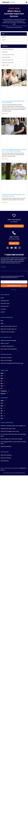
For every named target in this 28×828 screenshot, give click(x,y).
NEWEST (4, 37)
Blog (2, 320)
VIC (2, 375)
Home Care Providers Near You (9, 326)
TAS (2, 386)
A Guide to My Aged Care (7, 346)
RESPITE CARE (5, 65)
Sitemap (23, 472)
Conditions (4, 391)
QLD (2, 378)
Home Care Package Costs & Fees (10, 431)
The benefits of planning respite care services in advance (13, 195)
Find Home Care (5, 303)
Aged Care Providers (6, 357)
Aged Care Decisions (6, 455)
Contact (3, 312)
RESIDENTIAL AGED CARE (7, 62)
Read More (5, 113)
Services (3, 393)
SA (1, 381)
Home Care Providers (6, 360)
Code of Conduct (18, 472)
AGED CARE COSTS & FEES (8, 54)
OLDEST (4, 39)
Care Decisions (5, 460)
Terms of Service (12, 472)
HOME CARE (4, 52)
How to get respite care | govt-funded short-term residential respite (14, 150)
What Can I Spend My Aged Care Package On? (13, 425)
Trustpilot (3, 267)
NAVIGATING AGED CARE (7, 59)
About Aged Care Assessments (9, 349)
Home (2, 297)
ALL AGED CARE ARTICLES (8, 49)
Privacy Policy (5, 472)
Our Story (3, 309)
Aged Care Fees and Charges (8, 340)
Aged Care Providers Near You (9, 329)
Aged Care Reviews (6, 458)
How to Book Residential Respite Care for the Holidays (13, 101)
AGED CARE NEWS (6, 57)
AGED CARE (4, 397)
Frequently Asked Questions (14, 25)
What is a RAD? (5, 343)
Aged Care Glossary (6, 446)
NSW (2, 373)
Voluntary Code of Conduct (8, 332)
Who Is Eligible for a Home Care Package (11, 439)
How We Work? (5, 306)
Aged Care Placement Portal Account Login (12, 363)
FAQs (2, 323)
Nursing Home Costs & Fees (8, 428)
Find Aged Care (5, 300)
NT (1, 388)
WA (2, 383)
